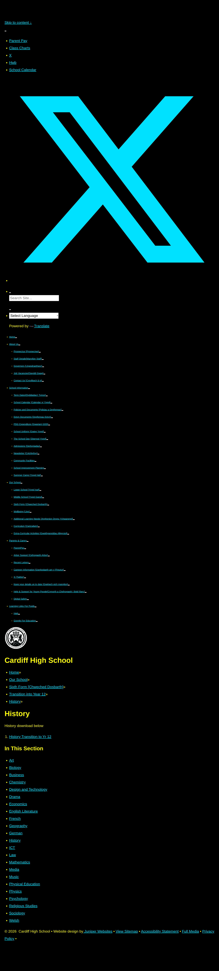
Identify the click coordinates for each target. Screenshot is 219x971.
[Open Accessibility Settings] (10, 309)
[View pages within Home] (16, 337)
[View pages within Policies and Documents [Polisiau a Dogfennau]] (62, 410)
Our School (18, 680)
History (15, 701)
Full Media (190, 931)
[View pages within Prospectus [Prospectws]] (40, 352)
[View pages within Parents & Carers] (28, 541)
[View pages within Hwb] (19, 614)
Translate (41, 326)
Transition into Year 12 (27, 694)
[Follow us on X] (111, 280)
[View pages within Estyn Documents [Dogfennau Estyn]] (52, 417)
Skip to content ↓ (18, 22)
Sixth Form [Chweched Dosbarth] (36, 687)
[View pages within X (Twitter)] (25, 577)
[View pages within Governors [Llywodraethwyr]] (43, 366)
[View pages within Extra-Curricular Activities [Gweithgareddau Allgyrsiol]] (68, 534)
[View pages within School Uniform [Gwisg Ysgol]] (45, 432)
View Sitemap (127, 931)
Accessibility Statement (160, 931)
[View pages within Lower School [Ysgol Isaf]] (40, 490)
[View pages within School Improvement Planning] (45, 468)
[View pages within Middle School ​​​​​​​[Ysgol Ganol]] (43, 497)
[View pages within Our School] (21, 483)
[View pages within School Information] (29, 388)
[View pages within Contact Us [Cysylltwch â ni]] (43, 381)
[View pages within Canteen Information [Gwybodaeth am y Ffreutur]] (65, 570)
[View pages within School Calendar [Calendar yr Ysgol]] (51, 403)
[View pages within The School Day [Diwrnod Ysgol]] (47, 439)
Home (14, 672)
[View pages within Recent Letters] (29, 563)
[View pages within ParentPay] (25, 548)
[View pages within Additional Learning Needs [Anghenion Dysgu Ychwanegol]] (74, 519)
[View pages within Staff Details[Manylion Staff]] (43, 359)
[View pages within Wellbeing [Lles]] (30, 512)
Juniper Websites (97, 931)
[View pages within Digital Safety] (28, 599)
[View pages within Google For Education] (37, 621)
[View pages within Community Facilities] (35, 461)
